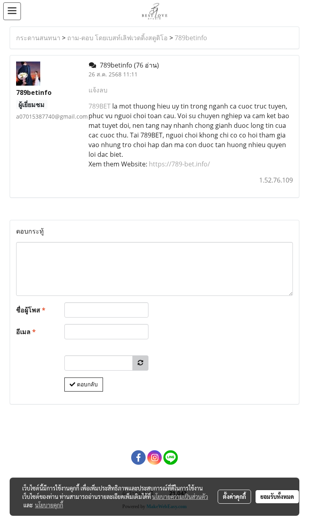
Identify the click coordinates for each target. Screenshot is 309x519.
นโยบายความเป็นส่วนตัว (180, 496)
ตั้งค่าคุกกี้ (234, 496)
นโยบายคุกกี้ (49, 505)
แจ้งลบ (98, 90)
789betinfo (191, 37)
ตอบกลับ (86, 384)
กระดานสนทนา (38, 37)
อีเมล (26, 331)
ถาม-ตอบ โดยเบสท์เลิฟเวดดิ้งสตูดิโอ (117, 37)
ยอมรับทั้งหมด (277, 496)
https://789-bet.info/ (179, 164)
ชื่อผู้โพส (30, 310)
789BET (100, 106)
